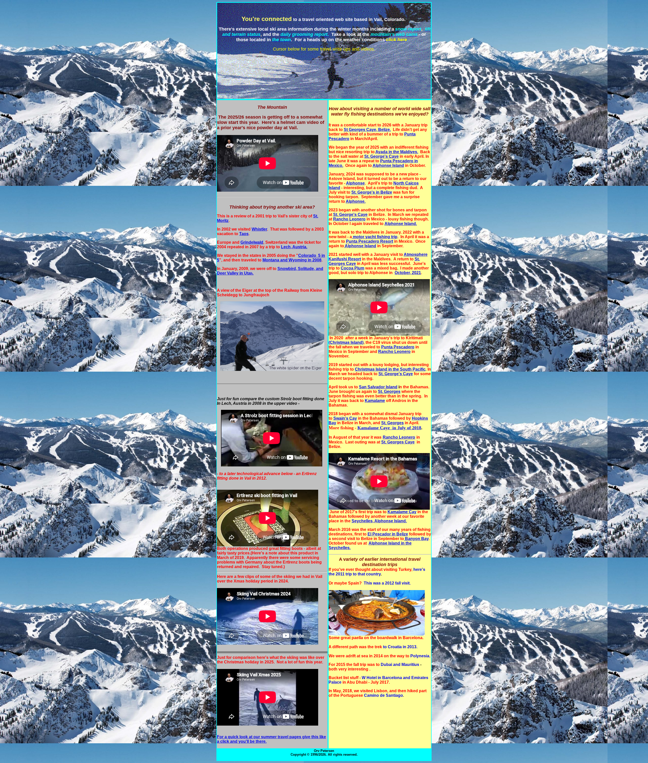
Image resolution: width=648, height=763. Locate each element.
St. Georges (389, 391)
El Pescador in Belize (388, 534)
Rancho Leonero (349, 219)
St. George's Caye (381, 156)
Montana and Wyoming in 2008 (291, 260)
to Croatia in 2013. (400, 647)
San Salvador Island (378, 387)
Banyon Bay (416, 538)
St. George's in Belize (371, 192)
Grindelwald (251, 242)
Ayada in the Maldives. (396, 152)
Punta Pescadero (397, 347)
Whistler (259, 229)
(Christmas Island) (346, 342)
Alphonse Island (388, 165)
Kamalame (375, 400)
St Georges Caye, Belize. (367, 129)
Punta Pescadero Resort (369, 241)
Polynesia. (420, 656)
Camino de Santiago (383, 695)
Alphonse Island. (400, 223)
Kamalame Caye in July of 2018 (389, 427)
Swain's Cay (345, 418)
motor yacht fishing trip (374, 237)
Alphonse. (356, 201)
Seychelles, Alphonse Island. (379, 521)
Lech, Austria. (294, 247)
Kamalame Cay (402, 512)
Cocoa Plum (352, 268)
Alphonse (355, 183)
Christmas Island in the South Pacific (390, 369)
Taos (244, 234)
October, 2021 (408, 273)
